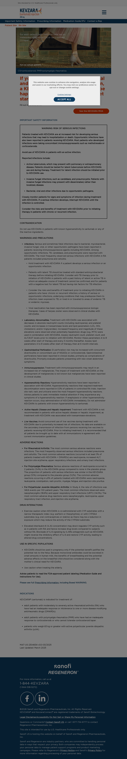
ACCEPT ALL (64, 99)
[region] (64, 91)
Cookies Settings (64, 94)
